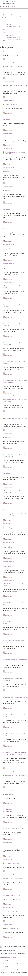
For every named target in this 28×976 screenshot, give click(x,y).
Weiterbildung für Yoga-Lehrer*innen (14, 28)
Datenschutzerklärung (8, 962)
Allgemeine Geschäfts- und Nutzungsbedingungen (15, 963)
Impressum (5, 960)
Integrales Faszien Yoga (8, 23)
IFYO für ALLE (9, 24)
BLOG (4, 29)
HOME (4, 21)
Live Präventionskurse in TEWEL (13, 26)
